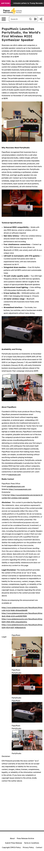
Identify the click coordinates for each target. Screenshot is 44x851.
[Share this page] (40, 19)
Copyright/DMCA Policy (11, 847)
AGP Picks (5, 3)
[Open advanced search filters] (35, 19)
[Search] (30, 19)
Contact (39, 847)
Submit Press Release (13, 843)
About (12, 838)
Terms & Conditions (31, 843)
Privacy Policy (28, 847)
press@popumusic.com (16, 486)
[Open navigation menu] (4, 19)
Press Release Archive (25, 838)
